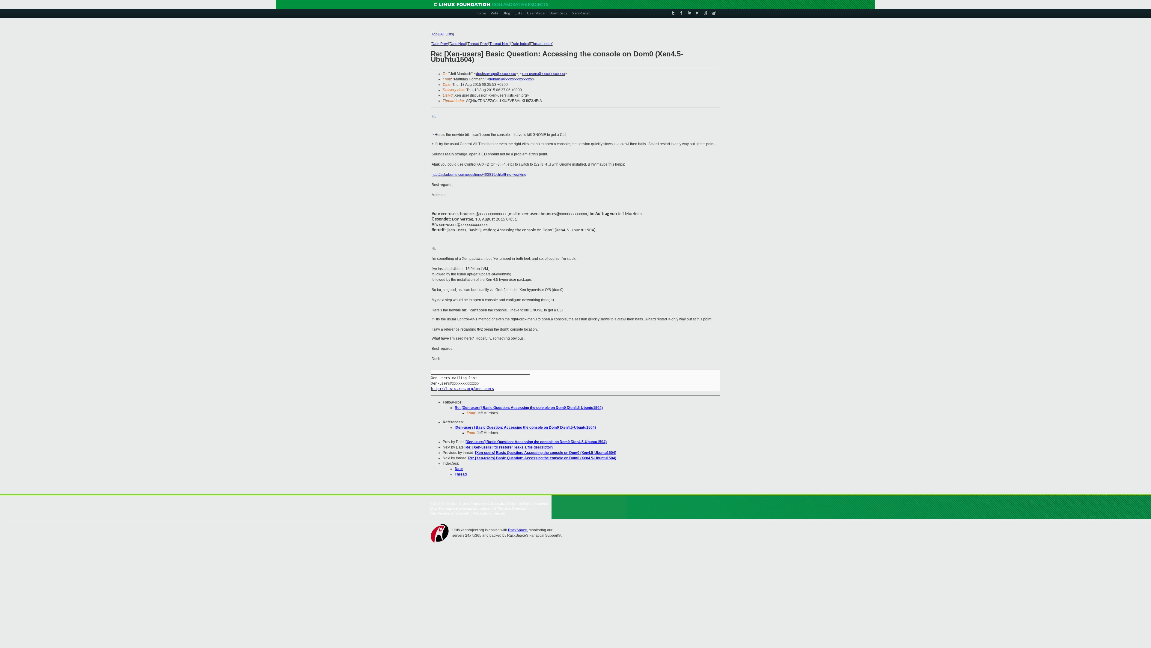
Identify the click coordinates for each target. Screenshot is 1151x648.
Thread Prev (478, 44)
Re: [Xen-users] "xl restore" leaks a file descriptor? (509, 447)
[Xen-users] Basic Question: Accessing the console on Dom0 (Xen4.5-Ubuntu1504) (525, 427)
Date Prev (440, 44)
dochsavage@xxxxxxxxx (496, 74)
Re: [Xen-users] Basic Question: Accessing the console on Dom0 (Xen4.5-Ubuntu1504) (529, 408)
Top (435, 34)
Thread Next (499, 44)
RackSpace (517, 530)
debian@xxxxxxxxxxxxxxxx (511, 79)
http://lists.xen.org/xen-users (462, 389)
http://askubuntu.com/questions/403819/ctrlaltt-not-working (479, 174)
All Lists (446, 34)
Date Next (458, 44)
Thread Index (541, 44)
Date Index (520, 44)
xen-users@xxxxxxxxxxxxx (543, 74)
